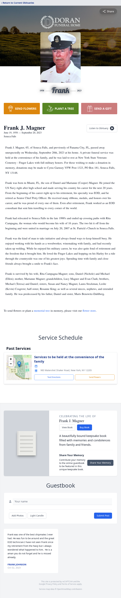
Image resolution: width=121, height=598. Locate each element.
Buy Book (84, 427)
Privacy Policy (52, 584)
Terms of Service (69, 584)
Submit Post (103, 515)
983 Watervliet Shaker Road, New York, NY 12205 (66, 370)
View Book (67, 427)
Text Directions (53, 377)
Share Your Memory (100, 462)
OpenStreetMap (64, 589)
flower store (89, 310)
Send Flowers (95, 377)
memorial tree (42, 310)
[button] (19, 364)
